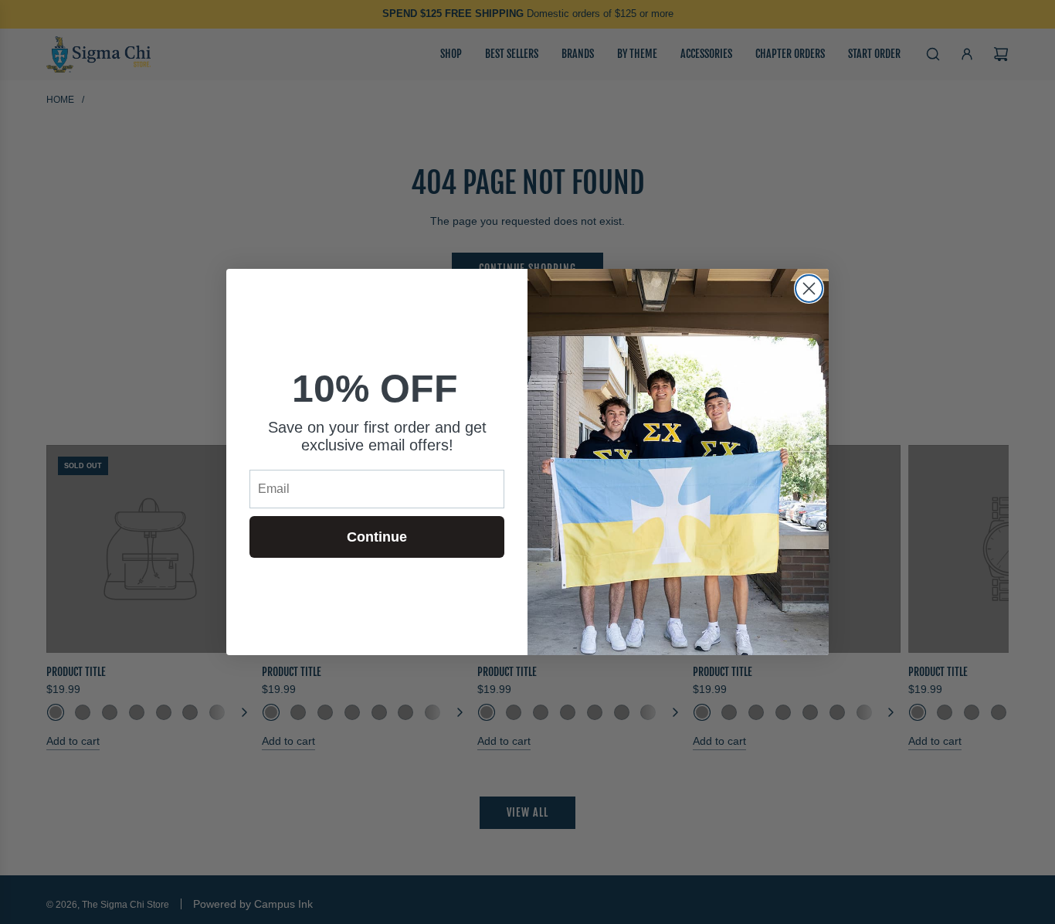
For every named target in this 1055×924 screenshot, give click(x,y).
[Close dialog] (809, 288)
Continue (377, 537)
